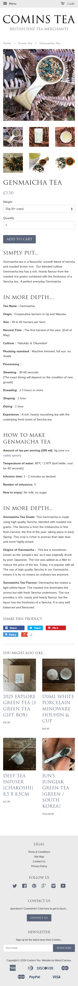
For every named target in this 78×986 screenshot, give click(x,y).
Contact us (39, 918)
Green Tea (25, 43)
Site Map (39, 856)
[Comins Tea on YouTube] (63, 886)
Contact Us (39, 861)
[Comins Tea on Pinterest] (34, 886)
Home (7, 43)
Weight (7, 201)
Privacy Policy (39, 866)
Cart (70, 3)
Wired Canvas (63, 960)
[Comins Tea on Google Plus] (43, 886)
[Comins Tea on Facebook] (24, 886)
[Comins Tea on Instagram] (53, 886)
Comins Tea (34, 960)
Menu (12, 3)
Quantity (8, 218)
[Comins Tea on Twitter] (14, 886)
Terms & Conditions (39, 851)
